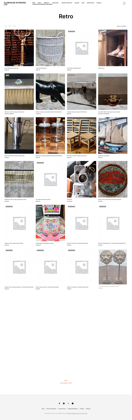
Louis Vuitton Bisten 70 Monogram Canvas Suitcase (109, 112)
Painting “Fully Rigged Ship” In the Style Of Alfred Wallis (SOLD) (112, 243)
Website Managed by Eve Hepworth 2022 (77, 413)
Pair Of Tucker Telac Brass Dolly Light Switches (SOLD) (47, 374)
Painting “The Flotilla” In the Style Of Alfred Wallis (77, 287)
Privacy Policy (62, 408)
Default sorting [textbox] (121, 26)
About (39, 2)
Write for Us (90, 2)
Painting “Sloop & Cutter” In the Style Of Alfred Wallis (47, 287)
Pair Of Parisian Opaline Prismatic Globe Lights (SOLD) (16, 374)
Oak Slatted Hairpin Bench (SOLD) (43, 199)
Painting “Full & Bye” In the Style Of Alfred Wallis (77, 243)
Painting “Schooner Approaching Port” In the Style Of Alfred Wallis (19, 287)
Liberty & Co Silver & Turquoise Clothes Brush (14, 112)
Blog (83, 2)
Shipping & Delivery (73, 408)
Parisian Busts (101, 374)
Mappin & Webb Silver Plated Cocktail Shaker (15, 155)
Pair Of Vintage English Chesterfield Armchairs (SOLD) (79, 374)
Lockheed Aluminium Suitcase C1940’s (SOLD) (77, 112)
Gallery (77, 2)
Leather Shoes (101, 68)
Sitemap (88, 408)
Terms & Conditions (51, 408)
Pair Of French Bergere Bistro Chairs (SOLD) (45, 330)
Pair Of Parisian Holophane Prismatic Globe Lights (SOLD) (110, 330)
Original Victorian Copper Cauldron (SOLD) (14, 243)
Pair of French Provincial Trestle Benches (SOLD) (77, 330)
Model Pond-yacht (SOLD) (103, 155)
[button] (124, 3)
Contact (99, 2)
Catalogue (55, 2)
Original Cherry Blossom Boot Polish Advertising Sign (109, 199)
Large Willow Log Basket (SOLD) (74, 68)
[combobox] (119, 26)
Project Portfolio (67, 2)
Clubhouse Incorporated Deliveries (42, 4)
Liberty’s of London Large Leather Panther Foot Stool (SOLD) (49, 112)
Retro (10, 26)
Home (33, 2)
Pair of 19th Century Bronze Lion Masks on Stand (108, 287)
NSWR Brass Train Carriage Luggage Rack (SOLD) (15, 199)
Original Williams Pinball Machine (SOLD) (44, 243)
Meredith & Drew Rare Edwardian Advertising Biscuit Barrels (49, 155)
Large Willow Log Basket (41, 68)
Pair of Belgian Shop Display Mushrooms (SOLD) (15, 330)
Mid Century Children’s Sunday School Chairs (77, 155)
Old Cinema (69, 199)
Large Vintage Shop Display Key (11, 68)
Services (46, 2)
